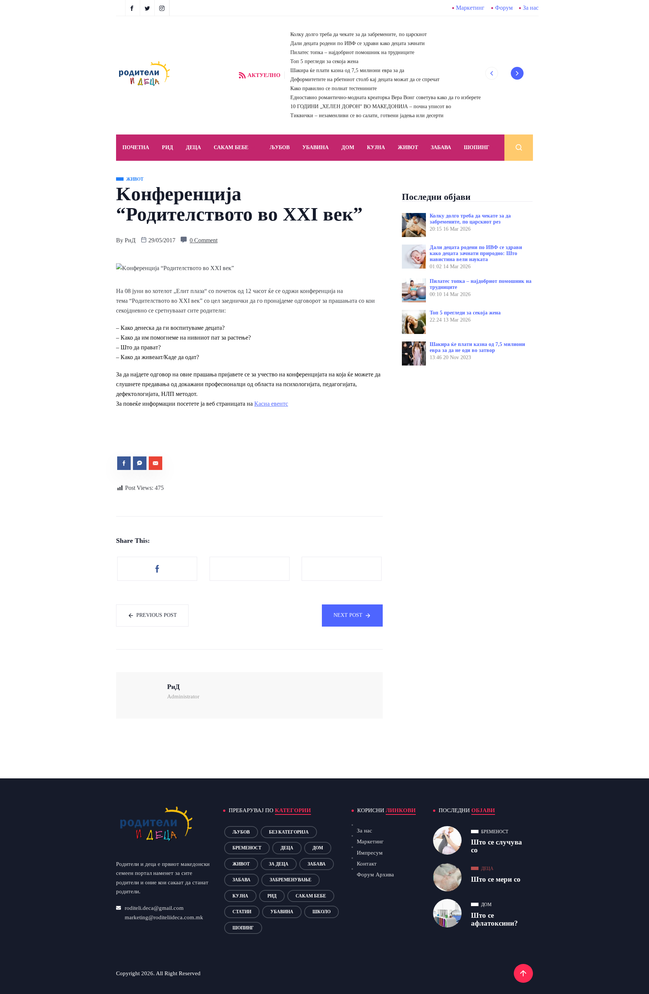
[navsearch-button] (518, 147)
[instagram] (162, 8)
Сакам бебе (231, 147)
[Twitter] (148, 8)
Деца (287, 847)
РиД (130, 240)
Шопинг (476, 147)
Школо (321, 911)
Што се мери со (496, 879)
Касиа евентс (271, 403)
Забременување (290, 879)
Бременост (246, 847)
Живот (408, 147)
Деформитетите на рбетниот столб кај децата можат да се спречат (364, 79)
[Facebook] (132, 8)
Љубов (280, 147)
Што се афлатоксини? (494, 919)
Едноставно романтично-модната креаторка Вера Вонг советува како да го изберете (385, 97)
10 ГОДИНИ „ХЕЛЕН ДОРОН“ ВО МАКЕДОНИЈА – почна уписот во (370, 106)
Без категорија (289, 832)
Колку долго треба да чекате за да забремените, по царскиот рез (470, 219)
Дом (347, 147)
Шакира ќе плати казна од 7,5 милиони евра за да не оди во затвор (477, 347)
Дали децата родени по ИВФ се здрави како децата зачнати (357, 43)
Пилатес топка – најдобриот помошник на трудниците (352, 52)
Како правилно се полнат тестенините (333, 88)
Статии (241, 911)
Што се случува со (496, 846)
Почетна (135, 147)
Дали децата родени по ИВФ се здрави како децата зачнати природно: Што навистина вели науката (476, 253)
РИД (167, 147)
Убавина (315, 147)
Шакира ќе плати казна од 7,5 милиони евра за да (347, 70)
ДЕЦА (193, 147)
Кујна (376, 147)
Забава (441, 147)
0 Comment (203, 240)
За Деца (278, 864)
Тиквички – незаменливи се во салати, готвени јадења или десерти (367, 115)
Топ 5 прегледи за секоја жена (324, 61)
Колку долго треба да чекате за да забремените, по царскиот (358, 34)
